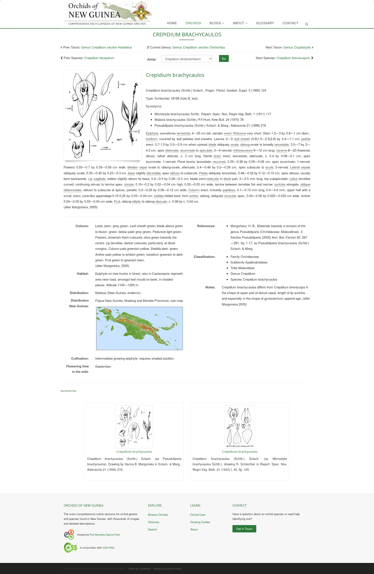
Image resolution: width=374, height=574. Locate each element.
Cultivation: (80, 358)
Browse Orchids (158, 515)
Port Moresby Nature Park (105, 534)
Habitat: (83, 273)
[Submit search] (306, 24)
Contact (291, 23)
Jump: (151, 59)
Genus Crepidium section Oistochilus (198, 47)
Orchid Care (197, 515)
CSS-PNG (108, 547)
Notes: (210, 287)
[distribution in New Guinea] (139, 328)
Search (152, 529)
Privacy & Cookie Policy (168, 568)
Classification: (204, 256)
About (239, 23)
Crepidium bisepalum (99, 57)
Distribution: (79, 292)
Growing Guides (200, 522)
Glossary (265, 23)
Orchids (193, 23)
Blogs (216, 23)
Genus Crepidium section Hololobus (106, 47)
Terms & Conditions (139, 568)
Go (224, 58)
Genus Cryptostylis (297, 47)
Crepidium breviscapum (293, 57)
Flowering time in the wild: (77, 369)
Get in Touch (244, 529)
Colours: (82, 225)
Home (172, 23)
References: (206, 225)
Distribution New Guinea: (79, 303)
